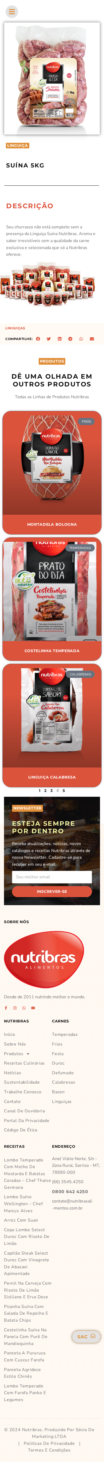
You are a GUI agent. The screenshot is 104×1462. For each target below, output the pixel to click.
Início (9, 1034)
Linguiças (15, 328)
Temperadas (65, 1034)
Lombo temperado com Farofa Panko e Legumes (25, 1393)
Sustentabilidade (22, 1082)
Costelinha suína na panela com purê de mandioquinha (25, 1337)
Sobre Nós (15, 1044)
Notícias (12, 1073)
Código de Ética (20, 1130)
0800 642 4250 (70, 1191)
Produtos (13, 1054)
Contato (12, 1102)
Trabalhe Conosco (23, 1092)
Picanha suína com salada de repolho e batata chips (26, 1313)
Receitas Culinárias (24, 1063)
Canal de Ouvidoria (24, 1111)
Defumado (63, 1073)
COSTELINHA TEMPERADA (52, 650)
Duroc (58, 1063)
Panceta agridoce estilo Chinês (22, 1373)
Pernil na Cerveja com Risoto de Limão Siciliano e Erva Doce (28, 1290)
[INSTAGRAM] (15, 1008)
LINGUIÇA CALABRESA (52, 777)
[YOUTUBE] (33, 1008)
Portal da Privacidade (27, 1121)
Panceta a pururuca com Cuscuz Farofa (24, 1356)
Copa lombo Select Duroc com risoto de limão (27, 1237)
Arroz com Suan (21, 1220)
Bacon (58, 1092)
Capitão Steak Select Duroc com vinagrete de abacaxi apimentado (26, 1263)
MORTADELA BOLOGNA (52, 524)
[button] (38, 338)
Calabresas (63, 1082)
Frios (57, 1044)
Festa (58, 1054)
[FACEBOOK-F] (6, 1008)
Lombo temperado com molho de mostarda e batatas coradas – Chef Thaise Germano (27, 1173)
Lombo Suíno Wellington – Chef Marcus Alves (23, 1204)
